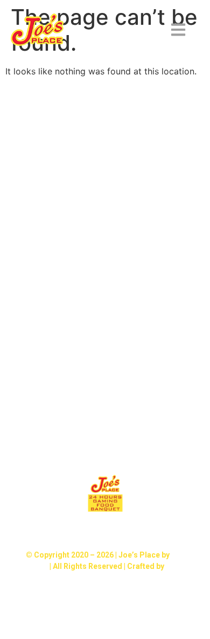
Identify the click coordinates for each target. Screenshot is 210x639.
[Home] (105, 531)
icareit (177, 566)
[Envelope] (140, 531)
